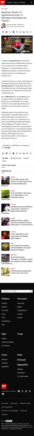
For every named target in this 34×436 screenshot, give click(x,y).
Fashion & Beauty (8, 342)
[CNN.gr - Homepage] (2, 2)
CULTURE (4, 8)
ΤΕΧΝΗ (4, 161)
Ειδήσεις (9, 2)
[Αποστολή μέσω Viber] (16, 32)
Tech (3, 318)
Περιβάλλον (6, 321)
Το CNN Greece (22, 376)
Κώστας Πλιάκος (12, 24)
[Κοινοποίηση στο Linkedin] (23, 32)
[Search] (30, 291)
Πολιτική (15, 2)
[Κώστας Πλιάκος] (3, 25)
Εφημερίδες (22, 365)
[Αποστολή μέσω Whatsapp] (20, 32)
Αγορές (20, 314)
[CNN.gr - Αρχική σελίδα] (4, 386)
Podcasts (21, 360)
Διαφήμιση (4, 414)
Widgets (20, 369)
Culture (4, 338)
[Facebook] (19, 391)
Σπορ (3, 314)
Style (4, 334)
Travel (20, 334)
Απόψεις (5, 363)
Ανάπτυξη (20, 303)
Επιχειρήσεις (22, 310)
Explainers (5, 367)
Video (19, 355)
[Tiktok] (26, 391)
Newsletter (21, 373)
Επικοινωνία (23, 410)
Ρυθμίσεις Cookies (25, 403)
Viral (3, 325)
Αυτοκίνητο (6, 346)
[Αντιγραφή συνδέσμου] (27, 32)
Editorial (4, 359)
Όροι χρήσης (4, 403)
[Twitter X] (22, 391)
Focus (4, 355)
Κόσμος (4, 307)
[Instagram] (30, 391)
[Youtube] (3, 394)
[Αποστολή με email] (30, 32)
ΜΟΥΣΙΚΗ (26, 158)
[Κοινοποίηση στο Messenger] (13, 32)
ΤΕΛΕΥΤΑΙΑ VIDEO (8, 165)
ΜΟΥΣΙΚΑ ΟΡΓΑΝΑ (15, 158)
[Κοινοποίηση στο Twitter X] (10, 32)
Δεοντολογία (14, 403)
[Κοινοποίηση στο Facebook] (6, 32)
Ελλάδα (4, 303)
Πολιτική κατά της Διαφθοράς (9, 410)
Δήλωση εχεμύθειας (7, 407)
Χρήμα (19, 307)
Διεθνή (19, 318)
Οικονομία (22, 2)
